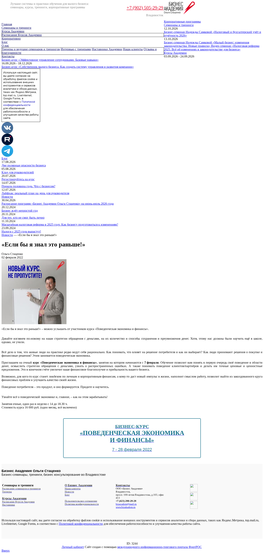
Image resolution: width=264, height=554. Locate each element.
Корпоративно (11, 38)
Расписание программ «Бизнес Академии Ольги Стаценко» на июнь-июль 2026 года (58, 203)
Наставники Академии (107, 49)
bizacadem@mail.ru (126, 504)
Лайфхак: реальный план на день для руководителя (35, 193)
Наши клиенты (133, 49)
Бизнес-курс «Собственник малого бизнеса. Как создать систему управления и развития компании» (68, 66)
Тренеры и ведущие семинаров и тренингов (31, 49)
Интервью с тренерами (76, 49)
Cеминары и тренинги (16, 27)
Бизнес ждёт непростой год (20, 210)
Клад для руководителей (18, 172)
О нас (5, 45)
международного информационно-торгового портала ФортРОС (159, 547)
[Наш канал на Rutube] (7, 144)
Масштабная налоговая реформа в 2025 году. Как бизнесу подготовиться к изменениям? (60, 224)
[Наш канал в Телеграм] (7, 155)
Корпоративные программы (182, 21)
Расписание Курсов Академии (22, 35)
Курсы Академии (13, 31)
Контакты (8, 56)
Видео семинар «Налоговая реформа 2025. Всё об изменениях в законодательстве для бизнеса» (211, 47)
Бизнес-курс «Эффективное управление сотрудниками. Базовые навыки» (50, 59)
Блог (5, 42)
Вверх (6, 550)
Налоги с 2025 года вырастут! (21, 231)
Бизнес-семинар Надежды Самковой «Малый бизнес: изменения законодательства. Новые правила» (206, 44)
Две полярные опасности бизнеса (24, 165)
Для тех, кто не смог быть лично (23, 217)
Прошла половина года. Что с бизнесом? (28, 186)
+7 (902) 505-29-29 (145, 7)
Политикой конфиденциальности (81, 523)
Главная (7, 24)
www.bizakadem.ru (125, 507)
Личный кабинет (73, 547)
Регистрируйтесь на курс (18, 179)
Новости (7, 196)
